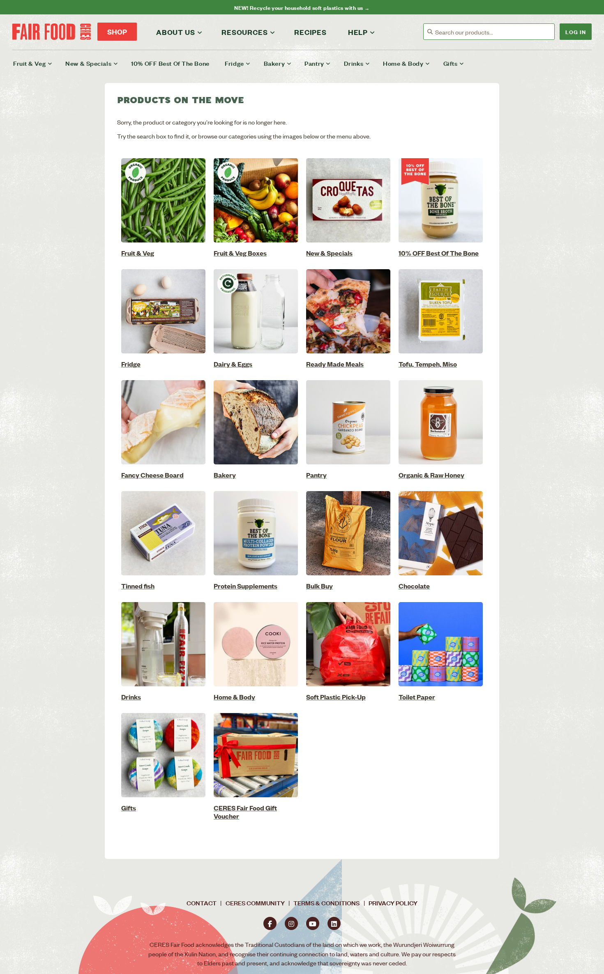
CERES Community (255, 902)
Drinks (353, 63)
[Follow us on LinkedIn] (334, 923)
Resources (244, 32)
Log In (575, 31)
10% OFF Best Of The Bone (170, 63)
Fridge (234, 63)
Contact (202, 902)
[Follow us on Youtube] (312, 923)
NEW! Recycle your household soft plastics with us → (301, 7)
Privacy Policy (393, 902)
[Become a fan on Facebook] (270, 923)
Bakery (274, 63)
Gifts (450, 63)
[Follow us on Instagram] (291, 923)
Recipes (310, 32)
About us (175, 32)
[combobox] (494, 32)
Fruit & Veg (29, 63)
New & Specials (88, 63)
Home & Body (403, 63)
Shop (117, 32)
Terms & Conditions (326, 902)
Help (358, 32)
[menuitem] (37, 63)
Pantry (314, 63)
